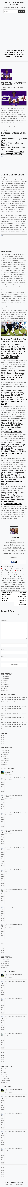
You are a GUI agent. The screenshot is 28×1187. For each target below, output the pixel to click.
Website (3, 656)
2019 (18, 571)
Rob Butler (4, 688)
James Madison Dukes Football (15, 578)
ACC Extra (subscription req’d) (10, 357)
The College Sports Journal (14, 4)
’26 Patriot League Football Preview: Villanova (14, 697)
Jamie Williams (5, 686)
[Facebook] (12, 562)
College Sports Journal (8, 569)
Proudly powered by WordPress (14, 1182)
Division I (3, 576)
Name (3, 642)
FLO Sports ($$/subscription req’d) (12, 153)
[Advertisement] (14, 30)
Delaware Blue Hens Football (16, 574)
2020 (2, 738)
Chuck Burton (5, 676)
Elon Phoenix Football (13, 576)
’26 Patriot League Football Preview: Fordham (14, 722)
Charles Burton (5, 959)
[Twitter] (15, 562)
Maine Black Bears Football (8, 580)
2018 (2, 741)
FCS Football (19, 569)
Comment (4, 620)
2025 (2, 946)
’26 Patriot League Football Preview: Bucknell (13, 724)
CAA (15, 573)
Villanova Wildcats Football (17, 588)
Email (3, 649)
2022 (2, 952)
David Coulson (5, 678)
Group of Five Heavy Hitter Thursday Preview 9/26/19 (7, 596)
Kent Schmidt (5, 680)
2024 (2, 948)
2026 (2, 943)
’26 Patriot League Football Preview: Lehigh (13, 699)
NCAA (18, 580)
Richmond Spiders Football (17, 584)
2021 (2, 736)
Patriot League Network (11, 378)
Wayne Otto (4, 690)
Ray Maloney (4, 682)
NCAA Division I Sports (7, 571)
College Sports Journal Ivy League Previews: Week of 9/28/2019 (21, 598)
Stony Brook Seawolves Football (10, 586)
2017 (2, 743)
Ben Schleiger (5, 684)
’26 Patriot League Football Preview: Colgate (13, 706)
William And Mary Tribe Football (10, 590)
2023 (2, 950)
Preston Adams (5, 1080)
